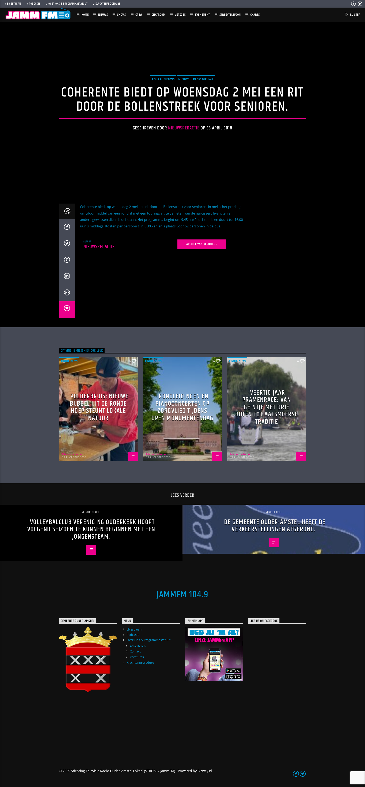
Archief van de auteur (201, 244)
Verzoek (180, 14)
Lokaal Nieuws (163, 79)
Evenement (202, 14)
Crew (138, 14)
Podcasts (35, 3)
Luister (354, 14)
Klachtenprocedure (108, 3)
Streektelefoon (230, 14)
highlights (69, 361)
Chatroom (158, 14)
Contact (135, 651)
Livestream (14, 3)
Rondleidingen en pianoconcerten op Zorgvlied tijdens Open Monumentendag (182, 407)
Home (85, 14)
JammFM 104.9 (182, 594)
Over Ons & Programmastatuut (67, 3)
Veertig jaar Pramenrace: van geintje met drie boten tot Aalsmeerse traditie (266, 407)
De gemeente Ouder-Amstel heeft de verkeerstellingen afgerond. (275, 526)
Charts (255, 14)
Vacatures (137, 657)
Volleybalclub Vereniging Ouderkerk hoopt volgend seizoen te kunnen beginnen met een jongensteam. (91, 529)
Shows (121, 14)
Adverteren (138, 646)
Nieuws (103, 14)
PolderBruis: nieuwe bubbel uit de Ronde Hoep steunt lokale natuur (99, 407)
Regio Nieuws (203, 79)
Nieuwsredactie (183, 128)
